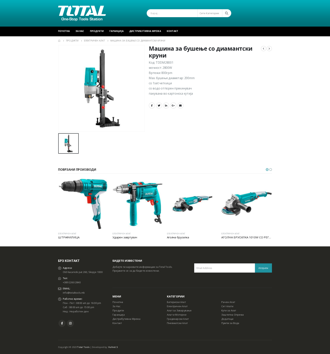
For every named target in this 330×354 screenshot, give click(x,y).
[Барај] (226, 13)
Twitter (159, 105)
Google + (173, 105)
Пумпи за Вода (230, 323)
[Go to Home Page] (59, 41)
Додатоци (227, 319)
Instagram (70, 323)
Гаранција (116, 31)
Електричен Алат (177, 306)
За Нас (79, 31)
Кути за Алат (228, 310)
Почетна (64, 31)
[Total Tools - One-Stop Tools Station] (82, 13)
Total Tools (83, 347)
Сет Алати (227, 306)
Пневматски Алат (177, 323)
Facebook (152, 105)
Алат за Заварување (179, 310)
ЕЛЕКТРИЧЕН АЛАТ (67, 233)
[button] (267, 169)
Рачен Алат (228, 302)
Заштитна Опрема (232, 314)
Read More (102, 184)
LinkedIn (166, 105)
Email (180, 105)
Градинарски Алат (178, 319)
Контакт (172, 31)
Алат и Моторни (176, 314)
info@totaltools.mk (74, 292)
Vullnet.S (113, 347)
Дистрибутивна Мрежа (145, 31)
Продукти (97, 31)
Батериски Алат (176, 302)
